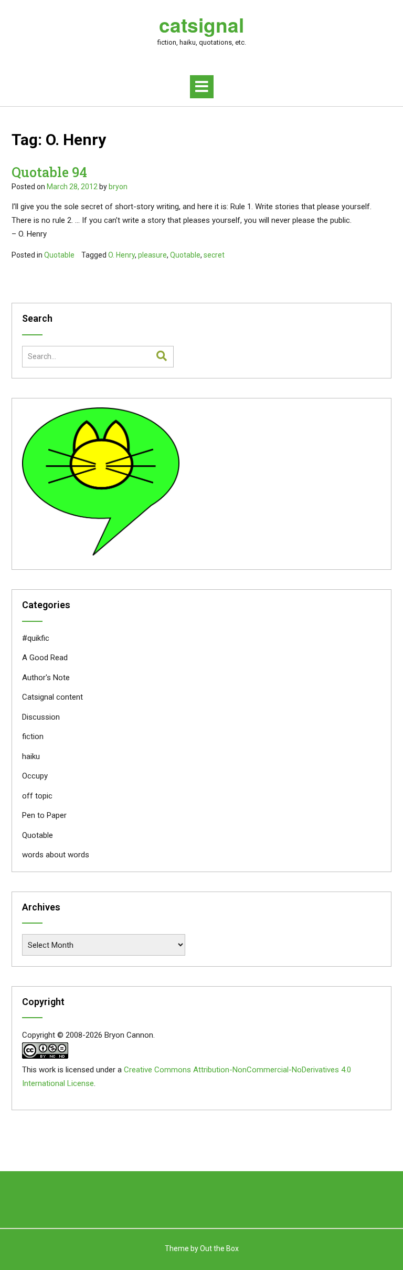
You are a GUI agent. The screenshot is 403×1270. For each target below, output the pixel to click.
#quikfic (35, 638)
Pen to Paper (44, 815)
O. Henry (121, 255)
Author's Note (46, 677)
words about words (55, 854)
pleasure (152, 255)
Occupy (35, 776)
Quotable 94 (49, 172)
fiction (33, 736)
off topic (37, 796)
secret (214, 255)
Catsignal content (52, 697)
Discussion (41, 717)
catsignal (201, 24)
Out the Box (219, 1248)
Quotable (59, 255)
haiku (31, 756)
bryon (118, 186)
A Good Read (45, 657)
